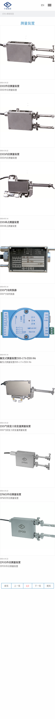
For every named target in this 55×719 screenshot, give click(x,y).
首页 (4, 13)
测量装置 (10, 13)
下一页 (38, 585)
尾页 (49, 585)
